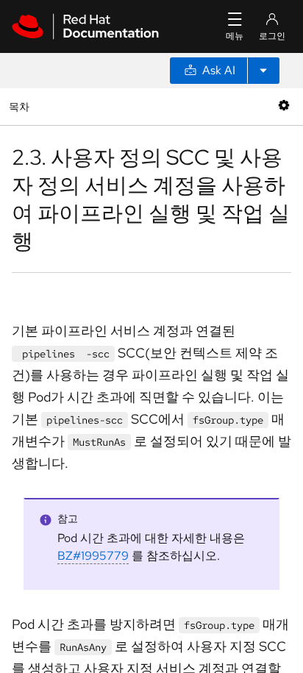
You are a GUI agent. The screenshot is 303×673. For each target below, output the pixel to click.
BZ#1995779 (93, 555)
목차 (21, 106)
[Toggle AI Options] (263, 70)
